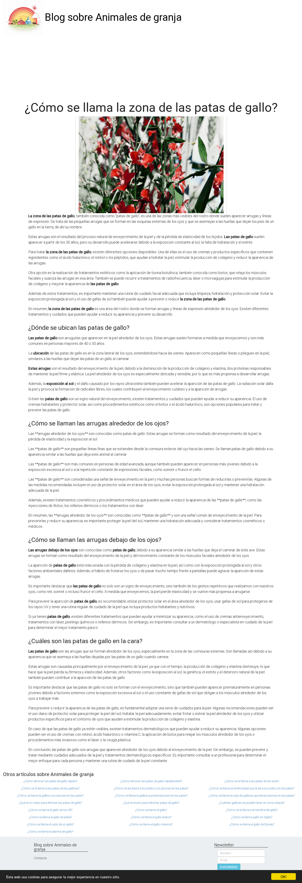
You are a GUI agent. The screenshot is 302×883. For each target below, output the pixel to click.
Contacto (40, 858)
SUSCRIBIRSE (229, 867)
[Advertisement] (151, 66)
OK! (284, 876)
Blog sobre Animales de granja (113, 17)
